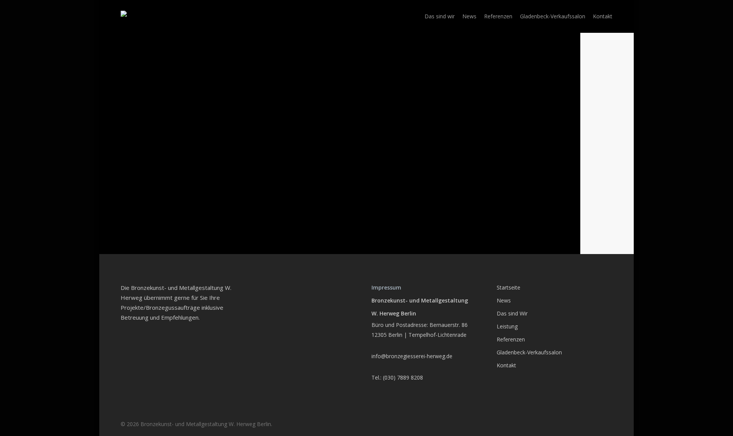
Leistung (507, 326)
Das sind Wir (512, 313)
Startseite (508, 287)
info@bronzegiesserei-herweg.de (411, 356)
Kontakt (506, 365)
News (504, 300)
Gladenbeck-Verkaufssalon (529, 352)
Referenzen (511, 339)
